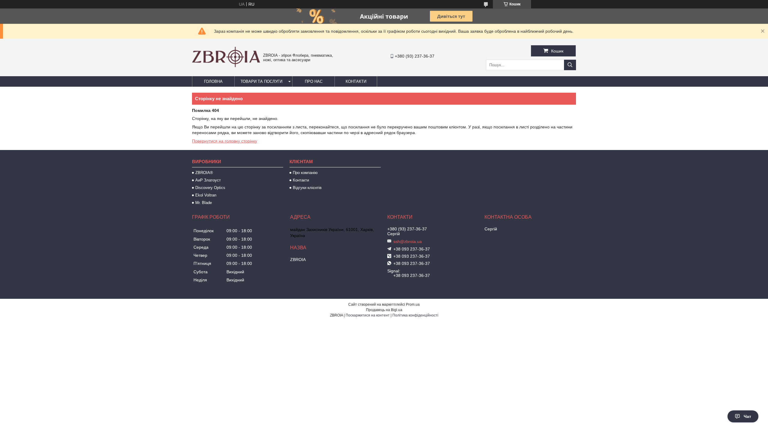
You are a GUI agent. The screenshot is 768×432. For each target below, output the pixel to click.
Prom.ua (413, 304)
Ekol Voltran (205, 195)
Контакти (356, 81)
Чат (747, 416)
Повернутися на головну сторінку (224, 141)
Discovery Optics (210, 187)
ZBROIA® (204, 172)
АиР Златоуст (208, 180)
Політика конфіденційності (415, 315)
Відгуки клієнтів (307, 187)
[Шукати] (570, 65)
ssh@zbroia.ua (407, 241)
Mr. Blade (203, 202)
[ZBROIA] (226, 65)
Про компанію (305, 172)
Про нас (313, 81)
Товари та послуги (261, 81)
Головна (213, 81)
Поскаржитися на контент (368, 315)
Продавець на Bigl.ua (384, 310)
